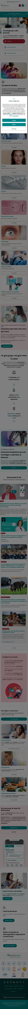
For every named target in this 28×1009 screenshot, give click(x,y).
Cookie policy (15, 116)
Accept (14, 120)
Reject (14, 124)
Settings (14, 129)
